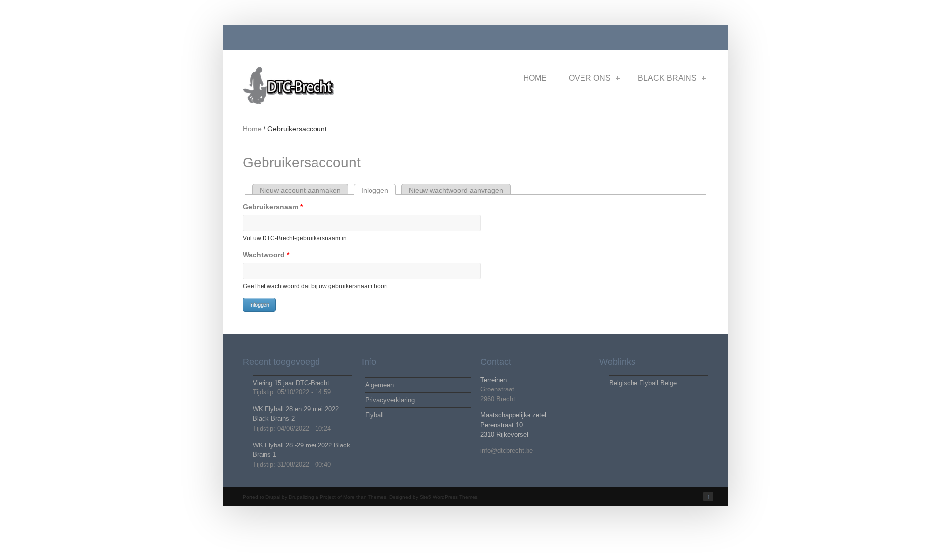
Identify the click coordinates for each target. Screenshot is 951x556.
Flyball (374, 415)
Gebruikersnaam (273, 207)
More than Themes (364, 497)
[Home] (295, 102)
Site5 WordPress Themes (448, 497)
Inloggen (378, 190)
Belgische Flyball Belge (643, 383)
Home (535, 78)
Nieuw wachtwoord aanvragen (456, 190)
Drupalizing (301, 497)
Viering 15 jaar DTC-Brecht (291, 383)
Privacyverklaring (390, 400)
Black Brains (667, 78)
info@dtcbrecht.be (506, 450)
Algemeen (379, 385)
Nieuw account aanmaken (300, 190)
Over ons (590, 78)
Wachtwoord (266, 255)
